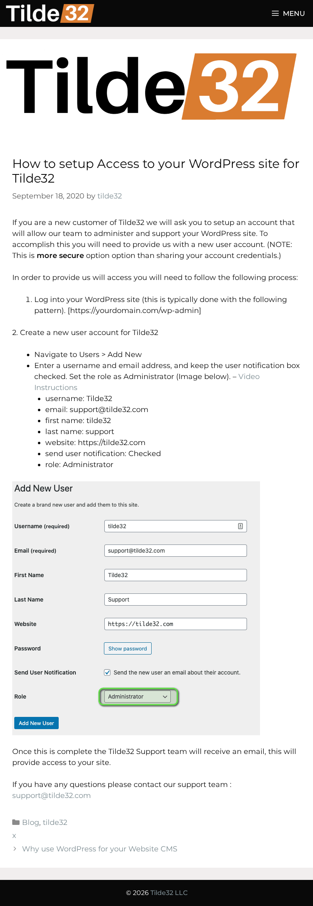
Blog (30, 822)
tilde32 (55, 822)
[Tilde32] (53, 13)
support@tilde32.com (51, 795)
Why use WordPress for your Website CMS (99, 848)
